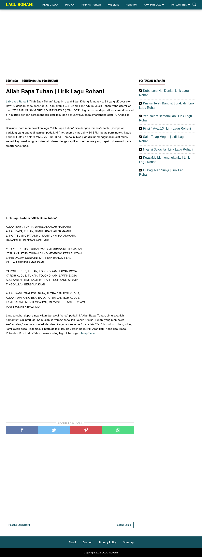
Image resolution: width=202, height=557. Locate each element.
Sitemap (128, 542)
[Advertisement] (101, 45)
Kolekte (113, 4)
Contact (88, 542)
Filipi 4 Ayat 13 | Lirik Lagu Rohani (167, 128)
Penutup (132, 4)
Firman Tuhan (91, 4)
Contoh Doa (152, 4)
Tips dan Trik (178, 4)
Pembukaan (50, 4)
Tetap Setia (88, 333)
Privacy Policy (108, 542)
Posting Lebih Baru (19, 525)
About (72, 542)
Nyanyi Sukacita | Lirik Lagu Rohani (168, 149)
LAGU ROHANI (20, 4)
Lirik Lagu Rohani (17, 101)
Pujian (70, 4)
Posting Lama (123, 525)
